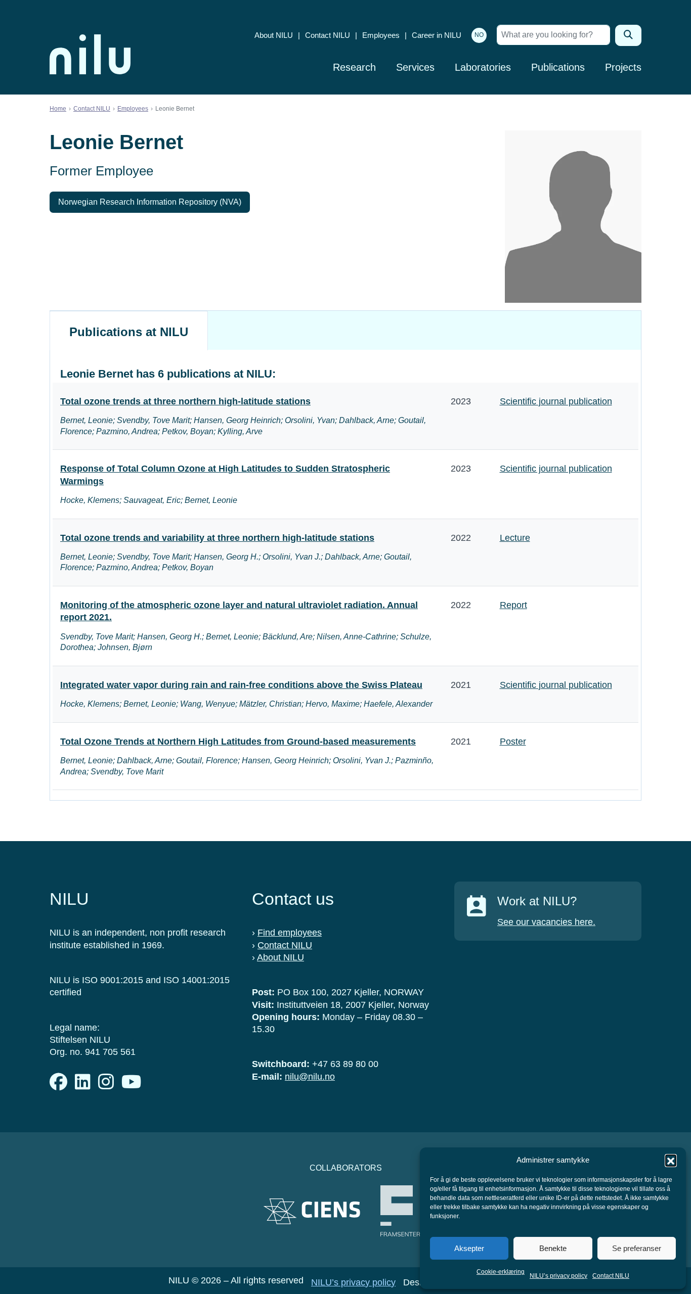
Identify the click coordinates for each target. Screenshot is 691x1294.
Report (513, 605)
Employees (381, 35)
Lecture (515, 538)
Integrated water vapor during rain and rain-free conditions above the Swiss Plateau (241, 685)
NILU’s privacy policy (558, 1275)
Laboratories (483, 67)
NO (479, 34)
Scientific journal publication (556, 401)
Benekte (553, 1248)
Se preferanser (636, 1248)
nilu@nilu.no (310, 1077)
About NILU (273, 35)
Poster (513, 741)
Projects (623, 67)
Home (58, 108)
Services (415, 67)
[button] (671, 1160)
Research (354, 67)
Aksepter (469, 1248)
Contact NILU (610, 1275)
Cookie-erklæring (501, 1271)
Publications (558, 67)
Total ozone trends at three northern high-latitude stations (185, 401)
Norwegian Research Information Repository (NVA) (149, 202)
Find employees (289, 933)
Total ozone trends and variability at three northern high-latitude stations (217, 538)
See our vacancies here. (546, 922)
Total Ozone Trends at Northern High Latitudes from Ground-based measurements (238, 741)
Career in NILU (436, 35)
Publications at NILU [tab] (128, 332)
